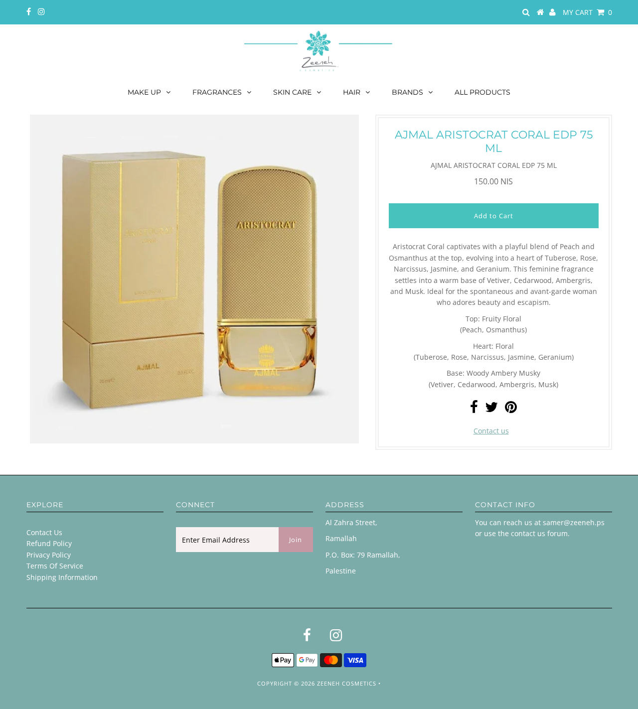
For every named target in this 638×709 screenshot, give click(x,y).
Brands (407, 92)
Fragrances (217, 92)
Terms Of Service (54, 565)
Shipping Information (62, 577)
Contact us (491, 430)
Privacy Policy (48, 555)
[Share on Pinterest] (511, 409)
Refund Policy (49, 543)
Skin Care (292, 92)
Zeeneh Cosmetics (346, 683)
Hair (351, 92)
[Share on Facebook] (474, 409)
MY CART (587, 12)
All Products (482, 92)
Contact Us (44, 532)
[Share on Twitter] (491, 409)
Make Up (144, 92)
